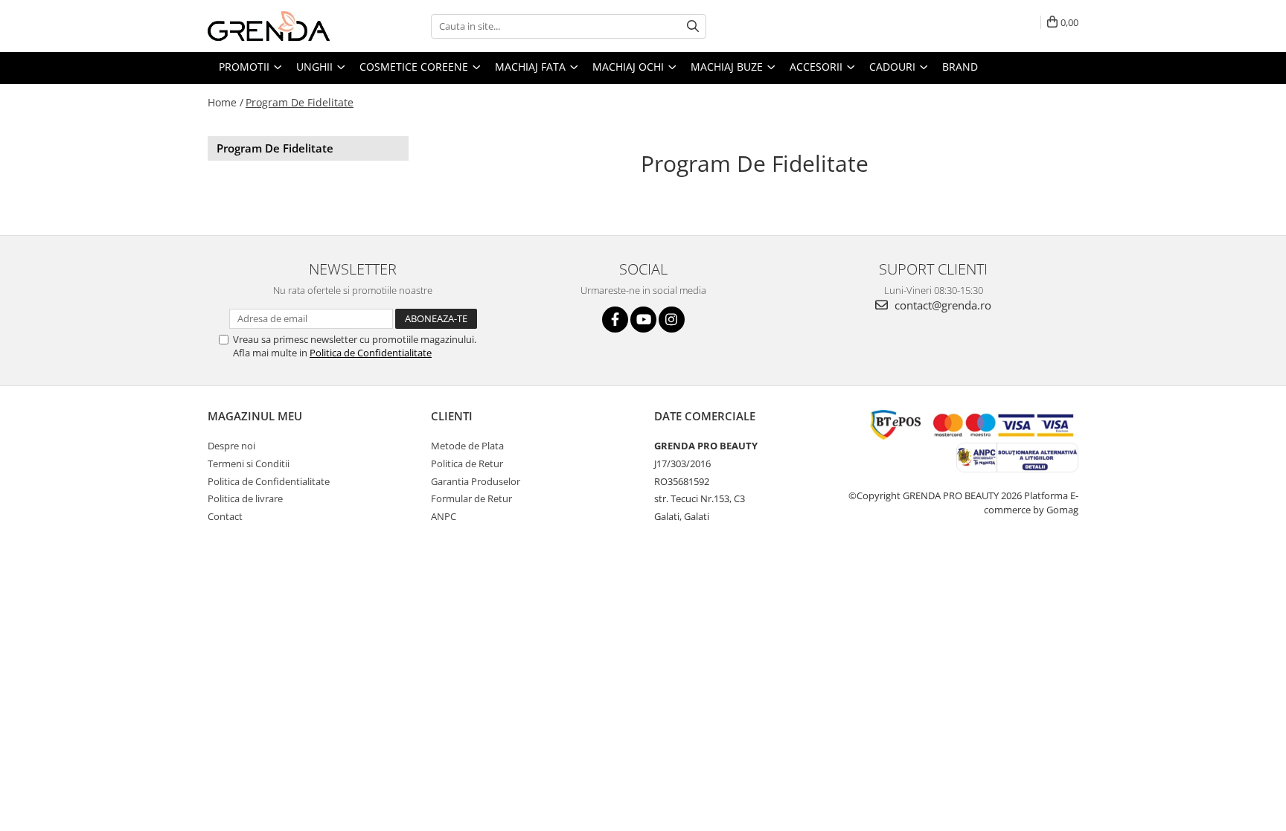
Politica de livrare (245, 498)
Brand (960, 67)
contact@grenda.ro (941, 305)
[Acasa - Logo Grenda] (282, 26)
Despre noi (231, 445)
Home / (225, 102)
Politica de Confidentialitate (371, 352)
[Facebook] (615, 320)
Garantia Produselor (475, 481)
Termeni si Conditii (248, 463)
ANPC (443, 516)
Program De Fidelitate (300, 102)
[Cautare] (692, 26)
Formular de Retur (471, 498)
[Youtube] (643, 320)
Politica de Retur (467, 463)
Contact (225, 516)
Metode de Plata (467, 445)
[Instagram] (672, 320)
